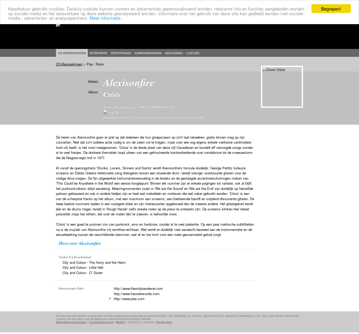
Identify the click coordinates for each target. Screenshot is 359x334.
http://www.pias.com (129, 298)
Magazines (174, 53)
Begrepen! (331, 8)
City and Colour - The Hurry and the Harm (94, 262)
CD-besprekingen (72, 53)
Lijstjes (192, 53)
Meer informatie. (106, 17)
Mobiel (120, 322)
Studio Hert (164, 322)
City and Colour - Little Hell (83, 267)
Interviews (98, 53)
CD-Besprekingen (69, 64)
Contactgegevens (101, 322)
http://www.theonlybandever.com (138, 288)
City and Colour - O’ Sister (82, 272)
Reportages (121, 53)
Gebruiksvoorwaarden (71, 322)
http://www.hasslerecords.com (137, 293)
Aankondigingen (148, 53)
